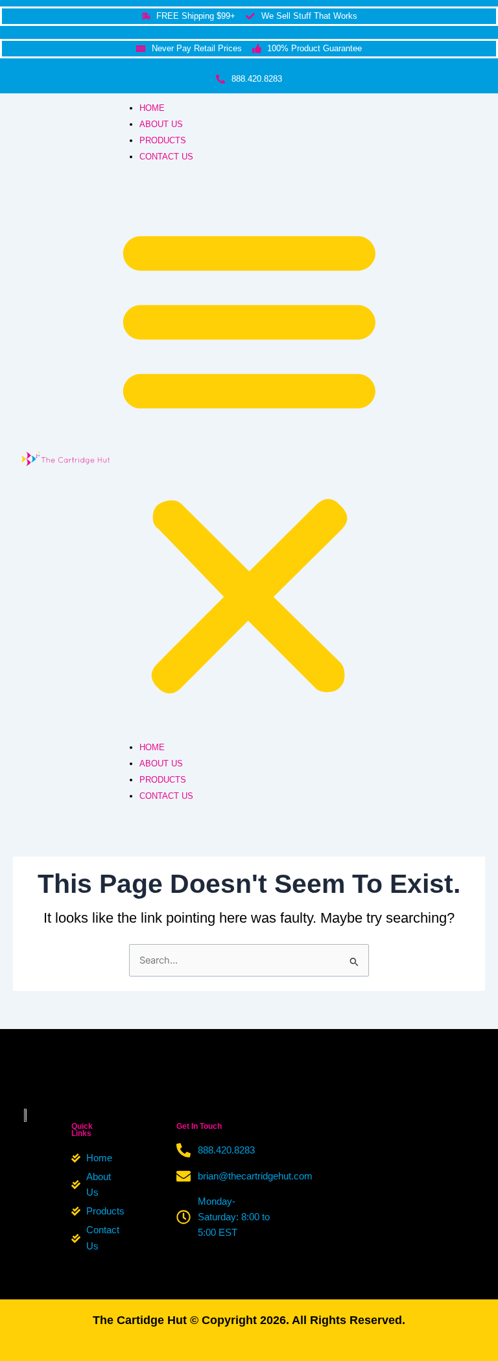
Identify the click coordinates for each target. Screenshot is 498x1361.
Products (162, 140)
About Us (161, 124)
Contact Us (166, 156)
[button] (249, 459)
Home (152, 108)
